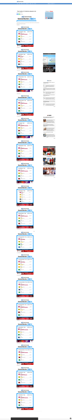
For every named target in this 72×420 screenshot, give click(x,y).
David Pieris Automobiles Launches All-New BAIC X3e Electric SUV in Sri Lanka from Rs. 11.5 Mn (49, 165)
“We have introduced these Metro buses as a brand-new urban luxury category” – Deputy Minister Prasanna (52, 70)
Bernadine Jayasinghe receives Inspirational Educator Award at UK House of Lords (49, 95)
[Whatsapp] (19, 14)
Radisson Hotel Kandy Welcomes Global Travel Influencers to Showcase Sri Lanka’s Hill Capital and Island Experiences (48, 125)
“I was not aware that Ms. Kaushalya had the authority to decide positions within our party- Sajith (46, 70)
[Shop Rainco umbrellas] (49, 15)
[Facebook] (17, 14)
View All (54, 106)
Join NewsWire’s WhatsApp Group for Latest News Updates (48, 65)
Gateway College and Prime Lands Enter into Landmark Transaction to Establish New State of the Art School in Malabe (49, 89)
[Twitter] (18, 14)
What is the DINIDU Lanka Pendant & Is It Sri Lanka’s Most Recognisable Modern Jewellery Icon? (48, 117)
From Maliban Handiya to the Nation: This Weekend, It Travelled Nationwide (49, 156)
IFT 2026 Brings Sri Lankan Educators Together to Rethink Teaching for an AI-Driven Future (49, 175)
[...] (46, 87)
